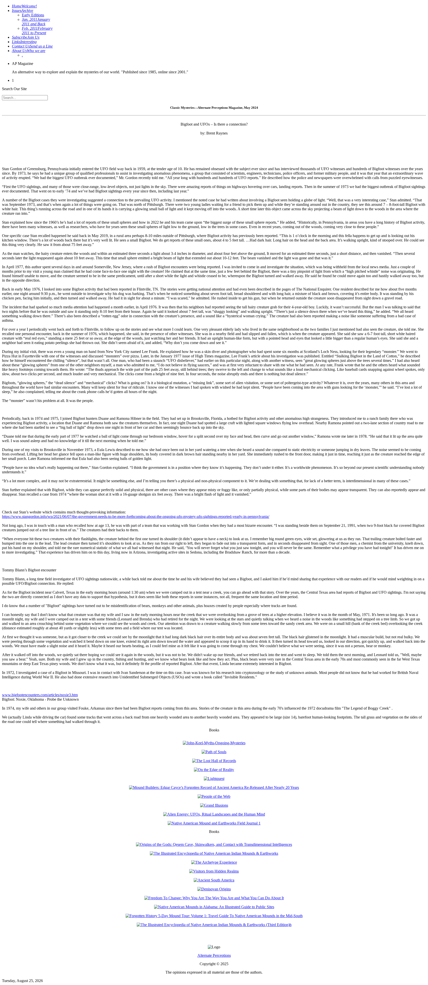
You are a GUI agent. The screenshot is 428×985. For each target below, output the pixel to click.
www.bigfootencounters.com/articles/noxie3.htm (40, 695)
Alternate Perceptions (214, 955)
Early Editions (33, 15)
